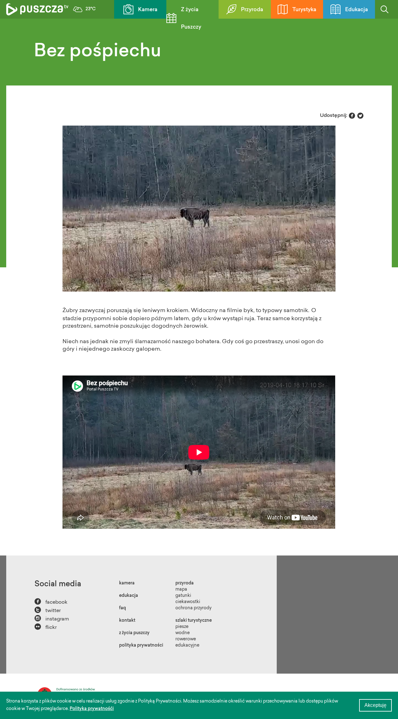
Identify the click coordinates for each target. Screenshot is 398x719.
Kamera (147, 9)
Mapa (181, 590)
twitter (48, 610)
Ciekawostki (187, 602)
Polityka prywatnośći (92, 709)
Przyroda (252, 9)
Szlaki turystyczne (193, 621)
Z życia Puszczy (191, 18)
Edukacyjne (187, 645)
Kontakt (127, 621)
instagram (52, 618)
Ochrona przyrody (193, 608)
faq (122, 608)
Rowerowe (185, 639)
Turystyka (304, 9)
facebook (51, 602)
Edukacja (356, 9)
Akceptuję (375, 705)
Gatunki (183, 596)
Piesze (181, 627)
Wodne (182, 633)
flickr (46, 627)
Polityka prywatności (141, 645)
